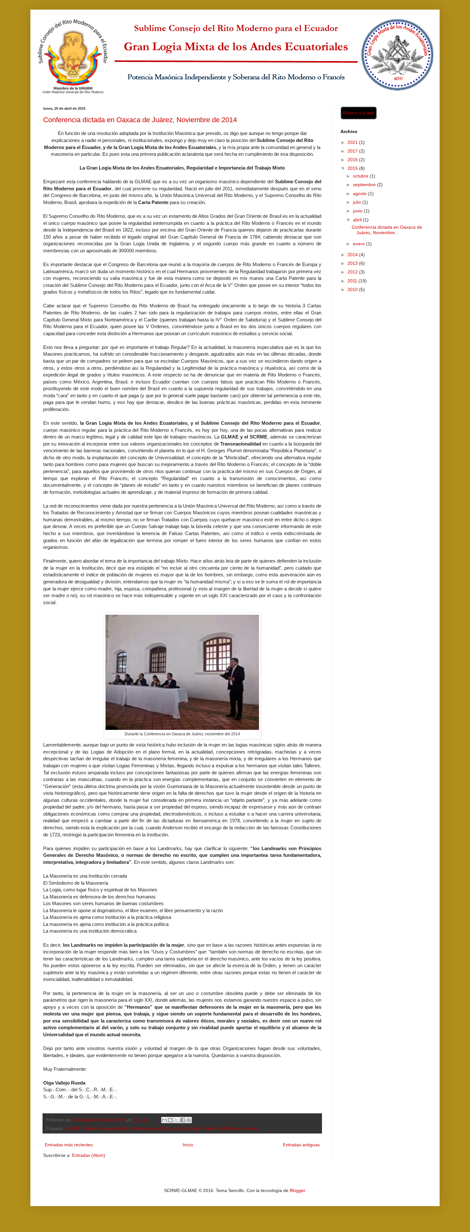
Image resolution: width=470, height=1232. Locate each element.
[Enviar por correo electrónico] (164, 1120)
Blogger (297, 1190)
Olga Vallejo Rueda (197, 1128)
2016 (353, 159)
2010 (353, 289)
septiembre (365, 184)
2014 (353, 254)
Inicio (188, 1144)
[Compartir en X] (176, 1120)
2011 (353, 280)
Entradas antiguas (301, 1144)
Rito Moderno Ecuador (238, 1128)
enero (359, 243)
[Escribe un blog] (170, 1120)
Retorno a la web (358, 113)
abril (358, 219)
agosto (360, 193)
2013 (353, 263)
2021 (353, 142)
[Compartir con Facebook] (182, 1120)
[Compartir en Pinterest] (188, 1120)
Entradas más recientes (69, 1144)
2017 (353, 151)
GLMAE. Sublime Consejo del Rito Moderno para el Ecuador (121, 1128)
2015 (353, 168)
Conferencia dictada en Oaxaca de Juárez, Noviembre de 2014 (140, 120)
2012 (353, 271)
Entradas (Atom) (88, 1155)
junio (358, 210)
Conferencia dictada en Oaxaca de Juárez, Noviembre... (387, 230)
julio (357, 202)
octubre (361, 175)
